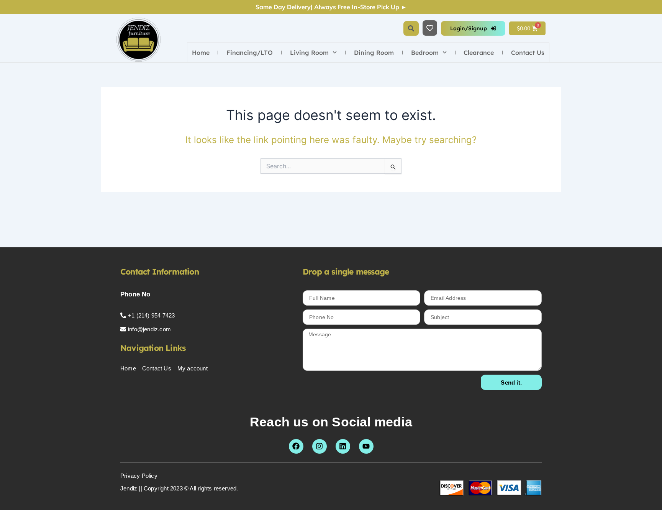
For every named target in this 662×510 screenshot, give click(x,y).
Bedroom (425, 52)
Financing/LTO (249, 52)
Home (201, 52)
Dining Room (374, 52)
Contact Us (527, 52)
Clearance (479, 52)
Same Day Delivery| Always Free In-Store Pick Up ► (331, 7)
